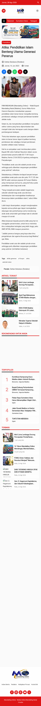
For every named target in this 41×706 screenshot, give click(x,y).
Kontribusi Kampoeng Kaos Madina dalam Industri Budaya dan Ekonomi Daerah (23, 379)
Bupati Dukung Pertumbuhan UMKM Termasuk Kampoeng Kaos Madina (22, 389)
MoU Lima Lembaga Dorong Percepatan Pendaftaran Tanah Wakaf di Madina (24, 437)
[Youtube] (25, 692)
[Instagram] (16, 692)
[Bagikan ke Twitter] (9, 71)
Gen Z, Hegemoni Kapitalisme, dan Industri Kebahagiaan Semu (25, 483)
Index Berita (6, 684)
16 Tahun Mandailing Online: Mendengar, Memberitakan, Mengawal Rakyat (24, 448)
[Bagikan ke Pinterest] (20, 71)
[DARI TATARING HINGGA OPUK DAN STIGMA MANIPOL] (8, 472)
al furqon (21, 258)
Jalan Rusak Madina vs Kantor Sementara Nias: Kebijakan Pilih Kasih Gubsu (23, 410)
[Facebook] (12, 692)
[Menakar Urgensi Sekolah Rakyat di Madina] (10, 324)
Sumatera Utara (22, 21)
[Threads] (20, 692)
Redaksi (14, 684)
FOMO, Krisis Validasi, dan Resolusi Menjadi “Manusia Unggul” (24, 460)
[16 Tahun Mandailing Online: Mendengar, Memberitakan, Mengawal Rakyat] (8, 449)
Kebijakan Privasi (24, 684)
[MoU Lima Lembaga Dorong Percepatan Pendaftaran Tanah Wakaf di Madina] (10, 286)
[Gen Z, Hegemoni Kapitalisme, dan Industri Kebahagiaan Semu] (8, 484)
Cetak (26, 66)
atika (27, 258)
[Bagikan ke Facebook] (4, 71)
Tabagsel (33, 21)
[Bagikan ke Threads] (25, 71)
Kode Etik (34, 684)
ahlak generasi (11, 258)
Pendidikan (6, 42)
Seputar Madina (24, 382)
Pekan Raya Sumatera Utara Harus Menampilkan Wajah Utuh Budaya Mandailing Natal (24, 400)
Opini (13, 403)
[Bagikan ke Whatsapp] (14, 71)
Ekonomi (15, 382)
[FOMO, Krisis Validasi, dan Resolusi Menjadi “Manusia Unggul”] (8, 460)
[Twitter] (29, 692)
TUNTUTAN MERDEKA (20, 419)
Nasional (10, 21)
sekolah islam (7, 262)
